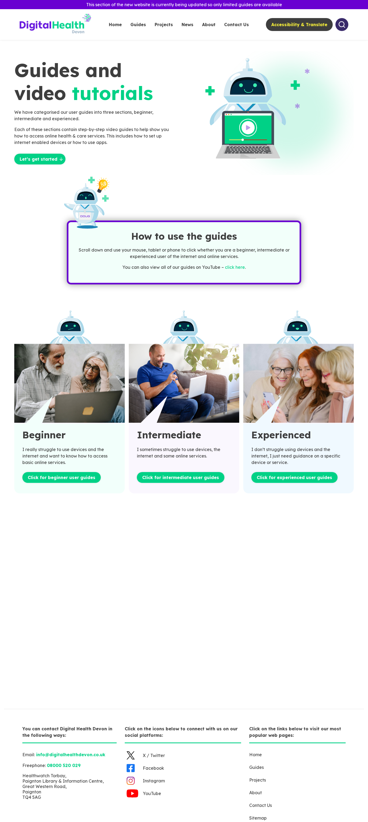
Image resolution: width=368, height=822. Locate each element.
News (187, 24)
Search (341, 24)
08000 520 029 (64, 765)
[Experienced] (298, 384)
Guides (138, 24)
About (209, 24)
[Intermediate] (184, 384)
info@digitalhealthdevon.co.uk (70, 754)
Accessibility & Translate (299, 24)
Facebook (153, 768)
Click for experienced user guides (294, 477)
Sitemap (258, 818)
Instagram (154, 780)
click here (235, 267)
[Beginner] (69, 384)
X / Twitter (154, 755)
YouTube (152, 793)
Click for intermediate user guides (180, 477)
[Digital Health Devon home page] (55, 33)
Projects (164, 24)
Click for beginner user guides (61, 477)
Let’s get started (38, 159)
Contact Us (236, 24)
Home (115, 24)
